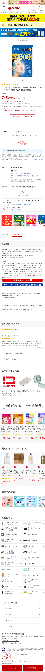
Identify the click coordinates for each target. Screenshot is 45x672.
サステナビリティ (27, 661)
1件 (17, 329)
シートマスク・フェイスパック (34, 13)
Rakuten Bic (13, 8)
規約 (42, 159)
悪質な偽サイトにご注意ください (11, 643)
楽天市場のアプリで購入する (22, 116)
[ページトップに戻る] (42, 664)
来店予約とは (36, 159)
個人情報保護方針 (7, 663)
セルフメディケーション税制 (10, 641)
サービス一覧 (6, 661)
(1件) (16, 84)
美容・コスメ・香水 (7, 13)
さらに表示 (40, 348)
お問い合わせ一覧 (16, 661)
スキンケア (19, 13)
